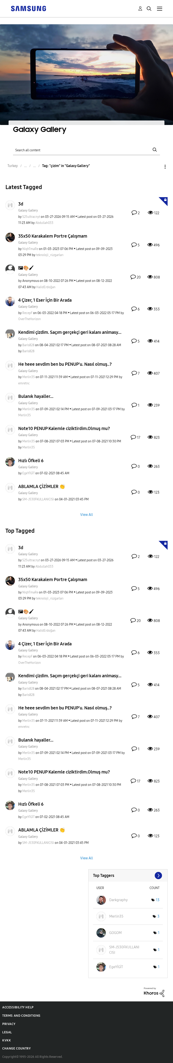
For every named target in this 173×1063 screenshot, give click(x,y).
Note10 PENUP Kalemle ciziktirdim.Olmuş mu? (64, 428)
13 (157, 900)
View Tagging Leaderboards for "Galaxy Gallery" (128, 875)
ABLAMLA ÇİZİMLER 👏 (41, 486)
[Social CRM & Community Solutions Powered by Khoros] (154, 992)
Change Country (16, 1048)
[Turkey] (28, 8)
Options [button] (157, 166)
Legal (7, 1032)
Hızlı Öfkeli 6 (30, 460)
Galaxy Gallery (28, 210)
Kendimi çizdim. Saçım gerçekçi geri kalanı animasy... (69, 332)
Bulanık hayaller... (35, 396)
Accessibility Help (18, 1007)
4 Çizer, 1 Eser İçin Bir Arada (45, 300)
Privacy (8, 1024)
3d (20, 204)
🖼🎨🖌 (26, 268)
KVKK (6, 1040)
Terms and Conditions (21, 1016)
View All (86, 514)
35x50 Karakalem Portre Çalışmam (52, 236)
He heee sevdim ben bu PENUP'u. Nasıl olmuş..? (65, 364)
